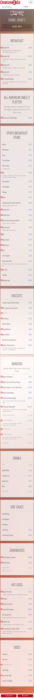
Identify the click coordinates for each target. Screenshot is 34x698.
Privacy (24, 689)
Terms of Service (19, 689)
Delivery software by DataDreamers (17, 691)
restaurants (8, 696)
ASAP (26, 7)
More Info (17, 26)
